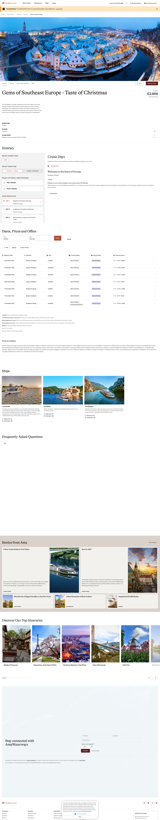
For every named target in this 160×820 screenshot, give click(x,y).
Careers (4, 817)
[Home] (10, 3)
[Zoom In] (154, 131)
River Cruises (10, 14)
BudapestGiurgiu (12, 171)
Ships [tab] (33, 83)
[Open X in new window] (152, 803)
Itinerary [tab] (12, 83)
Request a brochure (59, 815)
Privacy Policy (82, 760)
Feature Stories (58, 813)
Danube (25, 14)
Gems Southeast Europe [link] (36, 14)
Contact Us (31, 815)
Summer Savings (24, 247)
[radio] (82, 746)
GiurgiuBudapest (32, 171)
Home (2, 14)
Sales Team (31, 817)
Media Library (57, 817)
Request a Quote (32, 813)
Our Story (4, 815)
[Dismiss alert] (157, 9)
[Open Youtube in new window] (156, 803)
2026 (5, 160)
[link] (54, 3)
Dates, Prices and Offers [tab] (23, 83)
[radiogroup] (111, 747)
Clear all (69, 239)
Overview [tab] (4, 83)
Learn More (59, 9)
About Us (4, 813)
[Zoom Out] (154, 135)
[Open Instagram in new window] (144, 803)
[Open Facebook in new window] (148, 803)
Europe (19, 14)
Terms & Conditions (31, 760)
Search (58, 238)
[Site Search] (126, 3)
